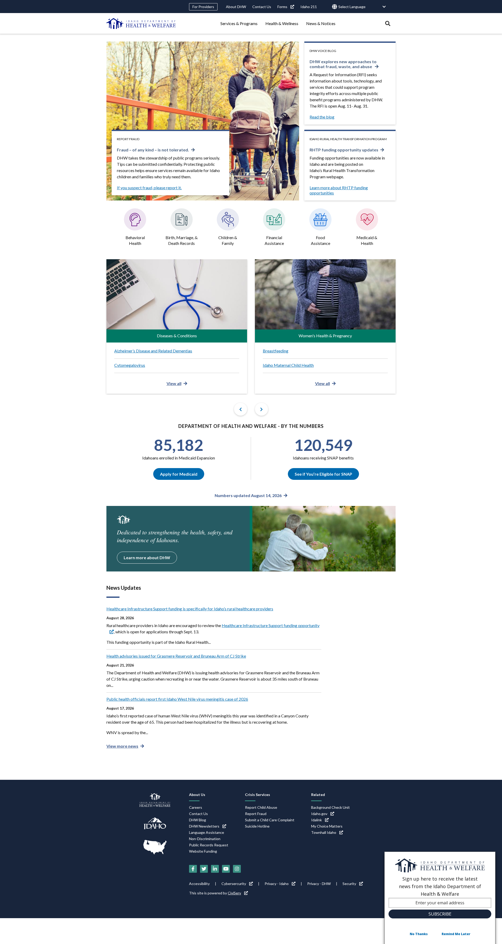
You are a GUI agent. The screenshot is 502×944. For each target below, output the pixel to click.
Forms (282, 6)
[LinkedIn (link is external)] (215, 869)
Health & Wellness (281, 23)
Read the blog (322, 116)
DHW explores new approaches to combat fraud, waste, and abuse (343, 64)
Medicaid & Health (366, 240)
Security (349, 883)
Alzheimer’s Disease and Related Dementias (153, 350)
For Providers (203, 6)
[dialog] (439, 898)
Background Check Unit (330, 807)
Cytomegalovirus (129, 365)
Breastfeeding (275, 350)
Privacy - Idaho (277, 883)
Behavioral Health (135, 240)
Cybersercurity (233, 883)
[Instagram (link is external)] (237, 869)
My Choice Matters (327, 826)
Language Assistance (206, 832)
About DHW (236, 6)
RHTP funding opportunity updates (344, 149)
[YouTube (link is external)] (226, 869)
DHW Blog (197, 820)
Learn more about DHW (147, 557)
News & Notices (320, 23)
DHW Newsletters (204, 826)
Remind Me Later (456, 934)
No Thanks (419, 934)
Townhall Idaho (323, 832)
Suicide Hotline (257, 826)
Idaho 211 (308, 6)
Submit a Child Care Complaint (269, 820)
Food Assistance (320, 240)
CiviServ (234, 893)
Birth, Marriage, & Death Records (182, 240)
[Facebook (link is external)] (193, 869)
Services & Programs (239, 23)
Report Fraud (255, 813)
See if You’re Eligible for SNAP (323, 473)
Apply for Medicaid (178, 473)
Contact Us (261, 6)
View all (174, 383)
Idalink (316, 820)
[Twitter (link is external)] (204, 869)
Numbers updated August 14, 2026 (248, 495)
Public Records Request (208, 845)
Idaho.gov (319, 813)
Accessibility (199, 883)
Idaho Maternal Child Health (288, 365)
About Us (197, 794)
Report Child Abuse (261, 807)
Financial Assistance (274, 240)
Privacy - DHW (319, 883)
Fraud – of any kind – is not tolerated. (153, 149)
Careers (195, 807)
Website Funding (203, 851)
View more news (122, 746)
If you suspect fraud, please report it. (149, 187)
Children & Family (227, 240)
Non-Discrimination (204, 838)
